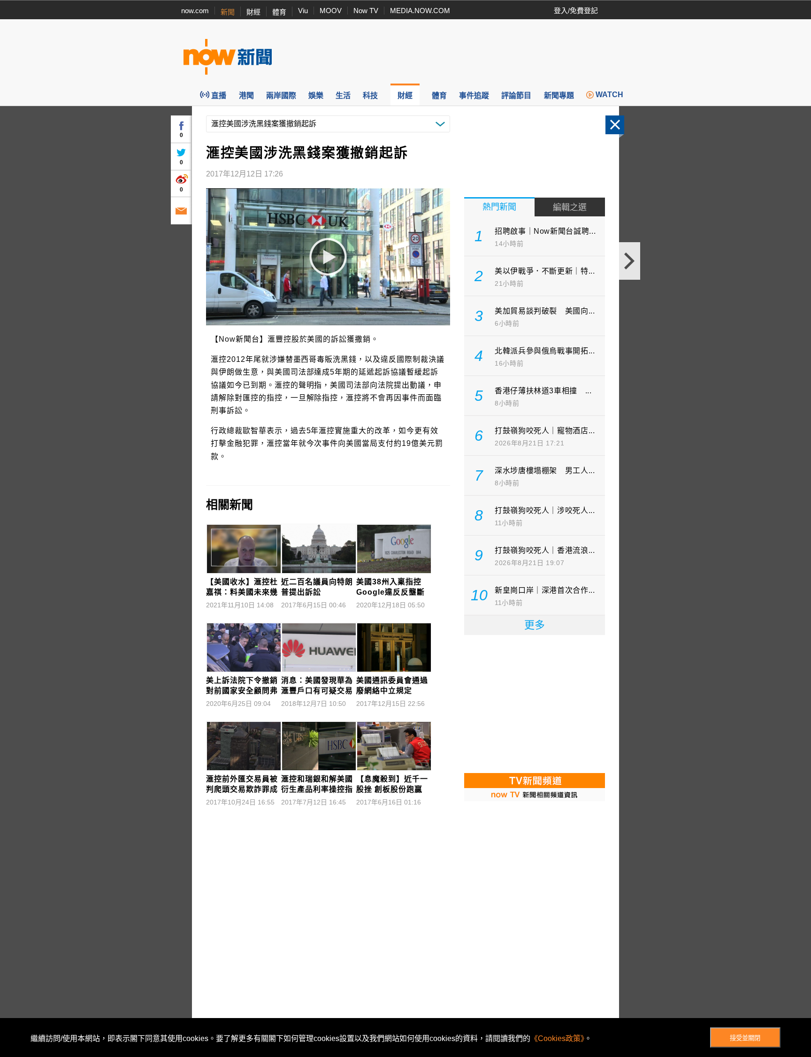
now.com (195, 11)
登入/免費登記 (576, 11)
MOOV (331, 11)
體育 (279, 12)
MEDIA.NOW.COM (420, 11)
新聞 (228, 12)
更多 (534, 625)
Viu (303, 11)
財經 (253, 12)
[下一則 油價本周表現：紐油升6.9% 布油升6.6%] (629, 261)
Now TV (365, 11)
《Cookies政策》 (557, 1038)
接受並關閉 (745, 1038)
